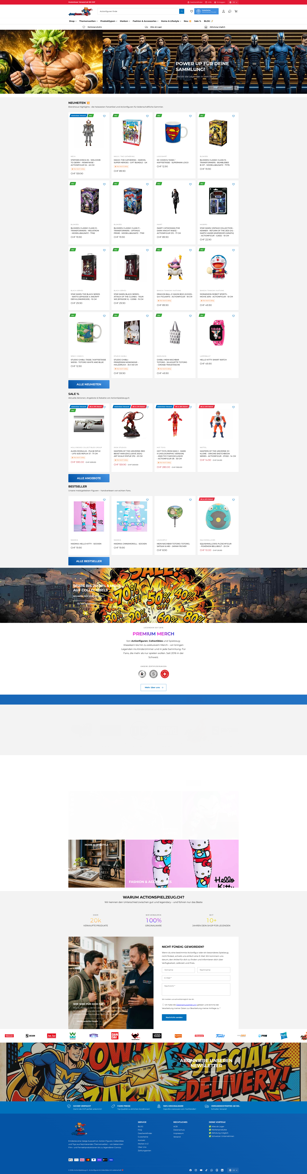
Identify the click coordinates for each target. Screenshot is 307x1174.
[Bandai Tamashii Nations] (262, 1036)
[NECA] (114, 1036)
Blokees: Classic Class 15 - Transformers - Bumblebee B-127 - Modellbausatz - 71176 (215, 162)
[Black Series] (283, 1036)
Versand (177, 1137)
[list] (153, 27)
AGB (175, 1126)
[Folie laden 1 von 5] (214, 87)
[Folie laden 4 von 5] (223, 87)
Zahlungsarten (144, 1150)
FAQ (140, 1130)
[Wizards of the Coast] (220, 1036)
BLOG (140, 1126)
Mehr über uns (152, 687)
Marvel (168, 746)
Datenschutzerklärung (186, 1005)
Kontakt (141, 1140)
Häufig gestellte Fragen (87, 1021)
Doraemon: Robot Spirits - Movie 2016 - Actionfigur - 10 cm (216, 295)
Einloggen (221, 2)
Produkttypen (107, 21)
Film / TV (82, 746)
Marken (124, 21)
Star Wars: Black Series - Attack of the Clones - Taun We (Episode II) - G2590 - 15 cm (128, 296)
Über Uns (142, 1147)
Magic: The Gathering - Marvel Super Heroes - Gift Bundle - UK (130, 161)
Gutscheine (143, 1137)
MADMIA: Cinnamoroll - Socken (130, 544)
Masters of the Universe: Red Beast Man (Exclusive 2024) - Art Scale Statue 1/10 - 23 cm (129, 453)
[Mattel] (51, 1036)
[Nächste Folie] (231, 88)
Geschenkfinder (196, 2)
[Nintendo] (135, 1036)
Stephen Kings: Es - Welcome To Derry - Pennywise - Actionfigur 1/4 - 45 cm (86, 162)
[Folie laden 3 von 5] (220, 87)
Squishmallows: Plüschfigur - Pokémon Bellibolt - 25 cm (215, 545)
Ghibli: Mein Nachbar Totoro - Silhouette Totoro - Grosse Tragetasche (172, 362)
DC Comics (139, 746)
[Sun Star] (178, 1036)
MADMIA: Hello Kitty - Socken (86, 544)
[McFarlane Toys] (72, 1036)
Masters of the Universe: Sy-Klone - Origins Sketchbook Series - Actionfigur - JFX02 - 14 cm (218, 453)
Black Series (110, 746)
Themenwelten (87, 21)
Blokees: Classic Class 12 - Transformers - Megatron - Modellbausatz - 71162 (85, 230)
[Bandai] (241, 1036)
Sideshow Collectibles (225, 748)
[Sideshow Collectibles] (157, 1036)
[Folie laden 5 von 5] (226, 87)
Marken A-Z (143, 1144)
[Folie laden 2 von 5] (217, 87)
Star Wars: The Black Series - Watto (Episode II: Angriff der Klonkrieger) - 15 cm (85, 296)
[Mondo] (93, 1036)
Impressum (178, 1133)
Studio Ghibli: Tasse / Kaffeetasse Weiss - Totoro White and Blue (88, 361)
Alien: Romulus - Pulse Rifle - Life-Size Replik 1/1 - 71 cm (85, 452)
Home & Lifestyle (170, 21)
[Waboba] (199, 1036)
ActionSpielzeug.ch (81, 1170)
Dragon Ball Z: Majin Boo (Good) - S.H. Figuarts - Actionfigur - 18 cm (175, 295)
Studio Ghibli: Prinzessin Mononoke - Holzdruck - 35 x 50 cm (126, 362)
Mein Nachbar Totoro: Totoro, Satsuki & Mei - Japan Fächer (173, 545)
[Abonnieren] (231, 1079)
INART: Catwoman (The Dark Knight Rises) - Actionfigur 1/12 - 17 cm (169, 230)
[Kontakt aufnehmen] (230, 11)
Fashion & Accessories (144, 21)
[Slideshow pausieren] (236, 88)
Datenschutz (179, 1130)
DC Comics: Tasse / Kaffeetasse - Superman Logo (173, 161)
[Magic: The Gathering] (30, 1036)
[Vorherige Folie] (210, 88)
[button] (236, 11)
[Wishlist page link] (191, 11)
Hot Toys (196, 746)
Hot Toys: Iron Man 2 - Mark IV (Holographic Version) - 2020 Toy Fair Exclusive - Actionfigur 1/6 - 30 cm (171, 455)
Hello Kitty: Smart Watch (213, 360)
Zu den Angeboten (87, 604)
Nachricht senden (174, 1017)
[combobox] (141, 11)
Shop (72, 21)
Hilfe (210, 2)
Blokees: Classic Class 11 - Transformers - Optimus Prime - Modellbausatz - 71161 (129, 230)
